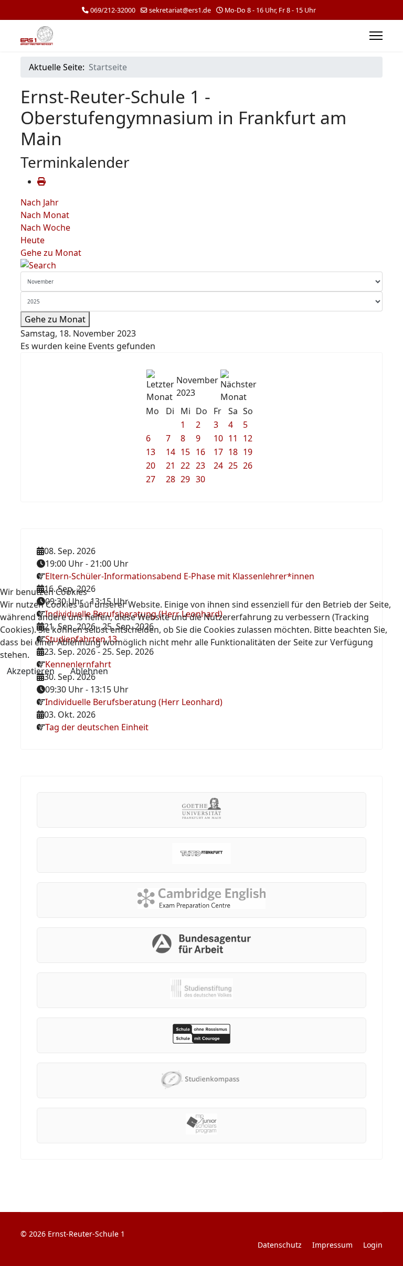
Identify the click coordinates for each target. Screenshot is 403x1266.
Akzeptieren (31, 671)
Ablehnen (89, 671)
